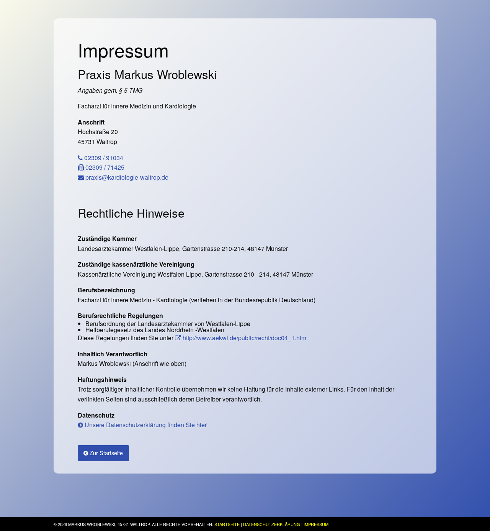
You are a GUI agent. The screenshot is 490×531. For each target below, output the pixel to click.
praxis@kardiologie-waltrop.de (126, 177)
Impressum (316, 524)
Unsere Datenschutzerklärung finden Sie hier (145, 424)
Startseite (227, 524)
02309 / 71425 (104, 167)
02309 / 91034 (103, 157)
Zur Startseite (105, 453)
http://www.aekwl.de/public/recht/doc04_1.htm (243, 337)
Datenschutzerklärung (271, 524)
